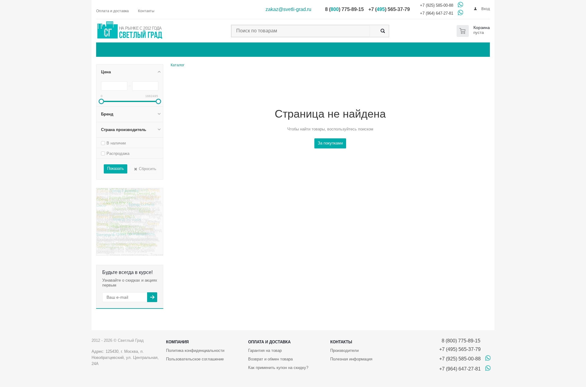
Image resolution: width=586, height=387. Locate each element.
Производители (344, 350)
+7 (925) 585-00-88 (436, 5)
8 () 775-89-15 (344, 9)
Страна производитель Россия (127, 251)
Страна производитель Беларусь (125, 238)
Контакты (341, 342)
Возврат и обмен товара (270, 359)
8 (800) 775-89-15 (459, 340)
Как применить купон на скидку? (278, 367)
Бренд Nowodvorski (132, 212)
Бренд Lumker (147, 199)
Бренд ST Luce (127, 223)
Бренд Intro (106, 193)
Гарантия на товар (265, 350)
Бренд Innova (108, 197)
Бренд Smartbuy (121, 227)
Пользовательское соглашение (195, 359)
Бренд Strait (148, 213)
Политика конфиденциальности (195, 350)
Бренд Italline (130, 191)
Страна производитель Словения (124, 241)
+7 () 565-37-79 (389, 9)
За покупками (330, 143)
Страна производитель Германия (125, 231)
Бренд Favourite (124, 195)
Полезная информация (351, 359)
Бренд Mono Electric (129, 202)
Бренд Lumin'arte (111, 211)
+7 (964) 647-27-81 (436, 13)
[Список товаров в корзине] (474, 31)
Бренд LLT (122, 214)
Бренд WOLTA (128, 221)
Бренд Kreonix (119, 206)
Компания (177, 342)
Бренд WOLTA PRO (125, 235)
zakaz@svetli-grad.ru (288, 9)
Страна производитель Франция (126, 247)
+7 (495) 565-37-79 (460, 349)
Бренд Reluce (144, 222)
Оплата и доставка (269, 342)
